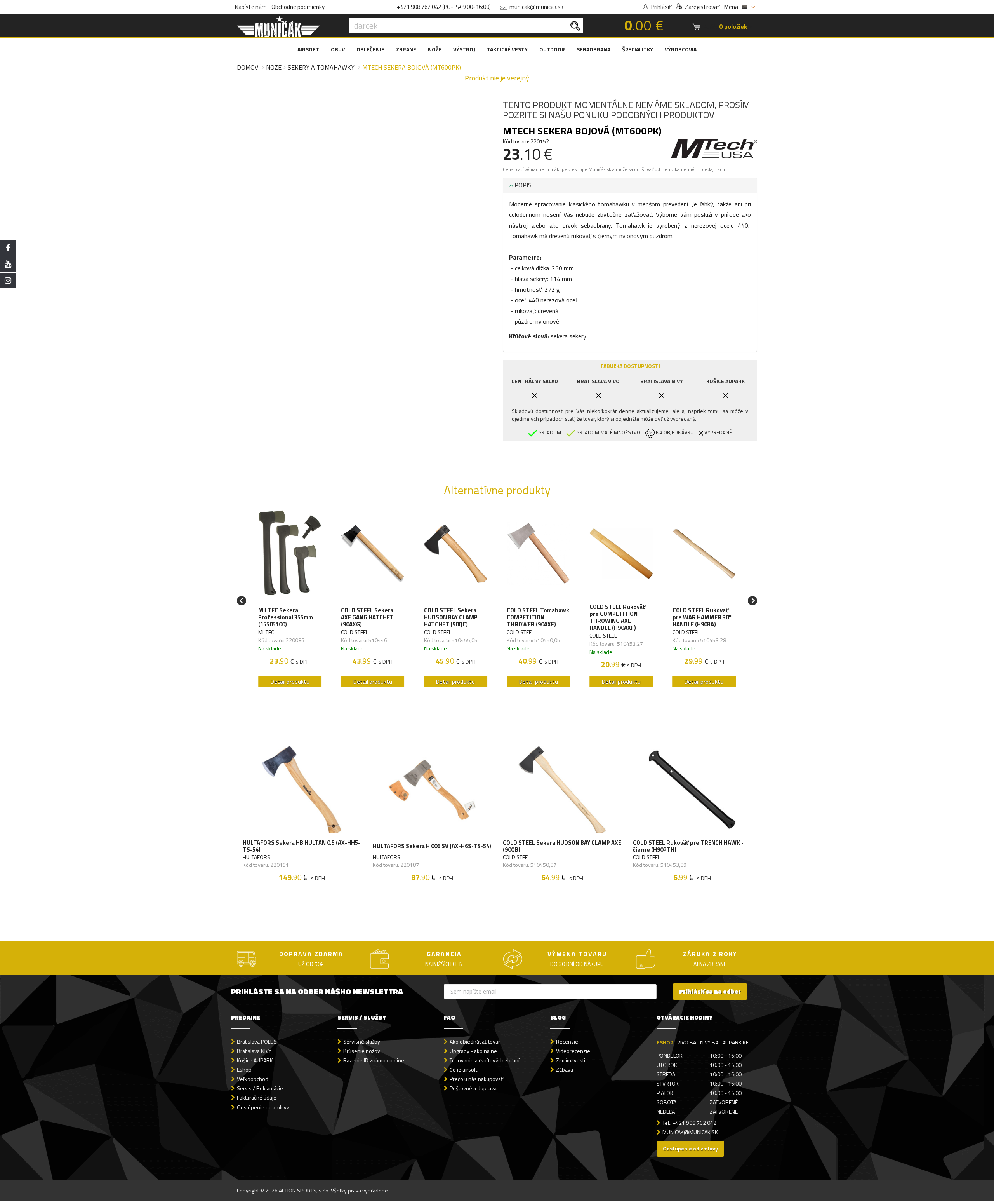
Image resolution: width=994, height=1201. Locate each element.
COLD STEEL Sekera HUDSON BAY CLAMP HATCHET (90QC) (451, 617)
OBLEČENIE (370, 49)
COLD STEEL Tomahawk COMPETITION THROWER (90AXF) (538, 617)
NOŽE (434, 49)
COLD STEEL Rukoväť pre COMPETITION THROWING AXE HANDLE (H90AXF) (617, 617)
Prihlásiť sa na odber (710, 991)
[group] (289, 600)
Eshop (244, 1069)
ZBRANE (406, 49)
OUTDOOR (552, 49)
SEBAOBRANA (593, 49)
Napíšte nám (251, 6)
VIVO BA (686, 1042)
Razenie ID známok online (373, 1060)
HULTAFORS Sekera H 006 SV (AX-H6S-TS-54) (432, 846)
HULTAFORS (256, 857)
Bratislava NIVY (254, 1051)
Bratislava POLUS (257, 1041)
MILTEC (266, 632)
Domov (247, 67)
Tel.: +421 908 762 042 (689, 1123)
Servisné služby (361, 1041)
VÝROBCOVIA (681, 49)
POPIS (522, 185)
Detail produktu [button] (290, 681)
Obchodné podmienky (298, 6)
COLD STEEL (354, 632)
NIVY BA (709, 1042)
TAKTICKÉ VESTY (507, 49)
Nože (274, 67)
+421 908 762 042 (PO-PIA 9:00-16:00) (444, 6)
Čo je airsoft (463, 1069)
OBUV (338, 49)
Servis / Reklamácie (260, 1088)
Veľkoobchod (252, 1079)
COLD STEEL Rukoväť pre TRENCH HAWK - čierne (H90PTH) (688, 846)
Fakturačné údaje (256, 1097)
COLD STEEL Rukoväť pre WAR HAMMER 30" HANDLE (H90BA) (702, 617)
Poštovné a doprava (473, 1088)
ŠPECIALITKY (637, 49)
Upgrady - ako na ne (473, 1051)
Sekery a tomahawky (321, 67)
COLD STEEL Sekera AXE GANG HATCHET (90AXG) (367, 617)
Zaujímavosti (570, 1060)
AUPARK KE (735, 1042)
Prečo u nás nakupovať (476, 1079)
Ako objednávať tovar (475, 1041)
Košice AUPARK (255, 1060)
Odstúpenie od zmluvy (263, 1107)
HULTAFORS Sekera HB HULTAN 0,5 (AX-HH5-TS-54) (301, 846)
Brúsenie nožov (361, 1051)
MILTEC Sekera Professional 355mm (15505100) (285, 617)
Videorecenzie (573, 1051)
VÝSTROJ (464, 49)
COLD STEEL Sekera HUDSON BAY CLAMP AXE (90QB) (562, 846)
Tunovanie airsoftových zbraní (485, 1060)
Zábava (564, 1069)
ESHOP (665, 1042)
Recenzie (567, 1041)
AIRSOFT (308, 49)
